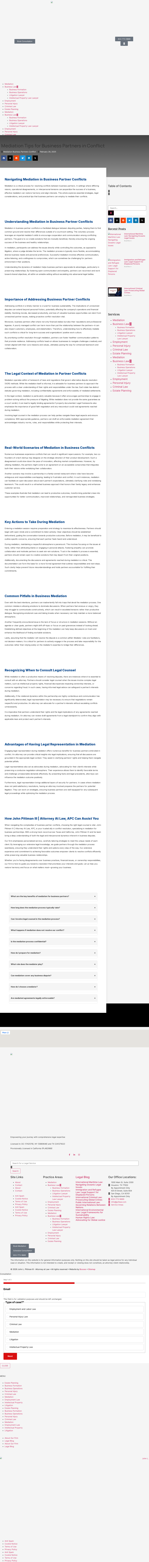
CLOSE (5, 1365)
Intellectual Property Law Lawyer (23, 98)
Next (10, 1356)
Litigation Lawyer (17, 95)
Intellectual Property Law (21, 1347)
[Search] (111, 212)
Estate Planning (11, 109)
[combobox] (74, 1163)
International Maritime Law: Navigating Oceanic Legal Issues (134, 236)
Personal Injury (11, 103)
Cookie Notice (21, 1198)
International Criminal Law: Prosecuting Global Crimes (134, 290)
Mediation (9, 84)
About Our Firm (11, 1438)
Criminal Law (10, 106)
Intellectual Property (14, 1402)
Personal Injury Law (19, 1317)
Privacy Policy (21, 1204)
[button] (3, 158)
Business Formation (17, 89)
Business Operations (18, 92)
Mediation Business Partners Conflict (19, 152)
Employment (10, 101)
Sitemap (91, 1269)
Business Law (10, 87)
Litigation (14, 1339)
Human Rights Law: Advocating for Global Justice (90, 1218)
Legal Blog (83, 1177)
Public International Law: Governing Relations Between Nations (91, 1205)
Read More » (128, 241)
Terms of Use (21, 1201)
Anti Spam (19, 1196)
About (17, 1182)
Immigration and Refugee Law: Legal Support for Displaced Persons (134, 262)
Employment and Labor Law (23, 1309)
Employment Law (12, 1399)
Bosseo (83, 1269)
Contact (18, 1185)
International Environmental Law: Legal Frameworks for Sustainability (89, 1212)
